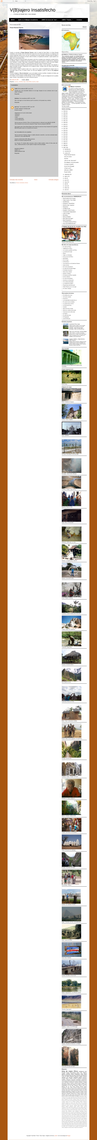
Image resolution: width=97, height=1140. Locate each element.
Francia (68, 1109)
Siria (81, 1121)
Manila (78, 1088)
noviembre (67, 151)
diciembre (67, 149)
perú (86, 1071)
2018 (64, 126)
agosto (66, 176)
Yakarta (72, 1123)
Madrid (74, 1084)
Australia (75, 1105)
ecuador (63, 1078)
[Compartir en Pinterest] (28, 79)
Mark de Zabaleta (67, 216)
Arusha (68, 1105)
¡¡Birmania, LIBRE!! (68, 170)
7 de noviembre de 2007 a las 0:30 (26, 106)
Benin (78, 1072)
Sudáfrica (64, 1079)
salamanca (81, 1127)
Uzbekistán (78, 1079)
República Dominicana (69, 1082)
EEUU (79, 1083)
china (63, 1080)
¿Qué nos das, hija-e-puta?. (70, 160)
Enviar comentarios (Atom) (22, 182)
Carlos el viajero (66, 213)
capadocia (85, 1101)
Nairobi (74, 1098)
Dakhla (82, 1107)
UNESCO (81, 1122)
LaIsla (16, 88)
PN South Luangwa (72, 1099)
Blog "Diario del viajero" (68, 218)
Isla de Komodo (68, 1113)
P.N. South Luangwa (75, 1115)
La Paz (66, 1114)
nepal (74, 1086)
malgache (66, 1127)
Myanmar (76, 1076)
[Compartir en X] (25, 79)
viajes (37, 81)
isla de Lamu (69, 1094)
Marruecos (64, 1093)
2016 (64, 130)
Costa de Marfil (65, 1076)
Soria (86, 1121)
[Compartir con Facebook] (27, 79)
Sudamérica (77, 1074)
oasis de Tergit (73, 1127)
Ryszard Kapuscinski (76, 1100)
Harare (67, 1112)
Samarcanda (82, 1100)
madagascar (81, 1071)
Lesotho (82, 1092)
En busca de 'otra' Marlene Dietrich (71, 1108)
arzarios (16, 81)
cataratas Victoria (78, 1085)
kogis (24, 81)
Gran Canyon (78, 1109)
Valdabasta (85, 1122)
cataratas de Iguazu (69, 1102)
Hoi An (69, 1112)
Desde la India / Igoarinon (68, 205)
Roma (71, 1100)
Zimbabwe (84, 1077)
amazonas (79, 1078)
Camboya (78, 1075)
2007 (64, 147)
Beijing (85, 1105)
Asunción (71, 1105)
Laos (67, 1077)
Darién (76, 1080)
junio (66, 180)
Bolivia (67, 1078)
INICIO (13, 19)
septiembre (67, 174)
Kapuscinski (70, 1084)
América (72, 1083)
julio (66, 178)
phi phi (77, 1127)
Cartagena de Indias (75, 1091)
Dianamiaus (65, 206)
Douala (66, 1092)
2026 (64, 111)
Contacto (79, 19)
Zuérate (82, 1093)
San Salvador (73, 1120)
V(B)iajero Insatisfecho (32, 9)
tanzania (74, 1075)
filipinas (63, 1086)
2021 (64, 120)
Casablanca (64, 1107)
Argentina (73, 1079)
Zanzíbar (66, 158)
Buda (74, 1080)
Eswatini (79, 1108)
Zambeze (77, 1082)
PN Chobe (71, 1116)
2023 (64, 116)
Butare (82, 1106)
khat (80, 1126)
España (83, 1083)
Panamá (63, 1072)
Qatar (79, 1119)
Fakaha (70, 1092)
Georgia (83, 1080)
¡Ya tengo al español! (68, 164)
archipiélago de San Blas (68, 1085)
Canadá (75, 1087)
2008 (64, 145)
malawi (65, 1080)
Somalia (83, 1121)
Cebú (67, 1107)
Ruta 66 (63, 1120)
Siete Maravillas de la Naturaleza (74, 1121)
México (63, 1075)
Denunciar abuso (66, 193)
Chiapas (74, 1107)
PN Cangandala (82, 1115)
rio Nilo (66, 1095)
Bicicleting (65, 215)
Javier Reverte (68, 1088)
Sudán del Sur (69, 1101)
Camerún (85, 1076)
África (76, 1071)
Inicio (35, 179)
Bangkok (63, 1091)
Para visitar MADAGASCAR (69, 223)
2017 (64, 128)
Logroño (69, 1114)
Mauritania (84, 1078)
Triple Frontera (76, 1122)
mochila (69, 1127)
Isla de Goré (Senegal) (69, 166)
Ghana (72, 1074)
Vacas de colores (68, 156)
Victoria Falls (64, 1123)
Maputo (78, 1114)
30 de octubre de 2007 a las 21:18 (25, 88)
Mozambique (73, 1072)
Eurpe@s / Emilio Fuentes (69, 210)
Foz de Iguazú (64, 1109)
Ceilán (69, 1107)
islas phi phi (75, 1094)
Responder (17, 94)
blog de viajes (67, 1071)
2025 (64, 113)
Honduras (78, 1092)
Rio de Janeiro (67, 1100)
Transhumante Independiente (69, 211)
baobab (77, 1101)
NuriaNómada (66, 201)
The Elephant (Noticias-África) (69, 221)
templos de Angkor (75, 1095)
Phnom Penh (84, 1099)
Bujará (75, 1106)
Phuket (72, 1093)
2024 (64, 115)
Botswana (71, 1106)
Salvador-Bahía (68, 1120)
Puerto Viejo (71, 1119)
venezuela (64, 1083)
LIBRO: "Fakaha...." (67, 19)
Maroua (81, 1114)
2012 (64, 138)
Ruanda (75, 1078)
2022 (64, 118)
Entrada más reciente (16, 179)
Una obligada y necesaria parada (71, 162)
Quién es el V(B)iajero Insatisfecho (28, 19)
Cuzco (77, 1107)
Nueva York (69, 1115)
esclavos (63, 1094)
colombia (21, 81)
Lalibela (73, 1088)
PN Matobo (83, 1116)
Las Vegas (63, 1098)
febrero (66, 187)
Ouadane (68, 1093)
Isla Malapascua (77, 1112)
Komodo (63, 1114)
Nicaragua (80, 1098)
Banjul (79, 1105)
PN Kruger (84, 1088)
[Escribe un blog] (24, 79)
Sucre (63, 1122)
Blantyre (67, 1106)
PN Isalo (75, 1116)
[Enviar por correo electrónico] (22, 79)
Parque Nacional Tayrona (69, 154)
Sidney (66, 1121)
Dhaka (85, 1107)
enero (66, 189)
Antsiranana (64, 1105)
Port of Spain (77, 1093)
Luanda (67, 1098)
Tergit (69, 1122)
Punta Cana (76, 1119)
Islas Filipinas (83, 1072)
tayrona (33, 81)
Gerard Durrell (72, 1109)
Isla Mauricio (83, 1112)
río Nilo (69, 1095)
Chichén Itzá (80, 1087)
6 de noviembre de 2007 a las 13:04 (27, 98)
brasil (70, 1075)
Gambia (71, 1078)
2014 (64, 134)
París (63, 1119)
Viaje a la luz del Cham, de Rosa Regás (78, 331)
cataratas (63, 1102)
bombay (81, 1101)
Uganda (80, 1077)
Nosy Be (84, 1098)
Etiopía (67, 1072)
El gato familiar (67, 172)
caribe (85, 1093)
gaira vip (17, 106)
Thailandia (75, 1077)
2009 (64, 143)
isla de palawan (76, 1126)
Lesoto (85, 1092)
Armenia (76, 1083)
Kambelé (83, 1113)
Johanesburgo (78, 1113)
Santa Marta (29, 81)
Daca (80, 1107)
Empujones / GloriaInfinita (68, 203)
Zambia (63, 1074)
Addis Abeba (70, 1080)
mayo (66, 182)
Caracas (85, 1106)
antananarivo (84, 1079)
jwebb (56, 1135)
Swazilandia (66, 1122)
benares (83, 1123)
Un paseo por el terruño (68, 65)
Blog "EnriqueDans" (67, 220)
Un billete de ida (66, 208)
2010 (64, 141)
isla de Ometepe (69, 1126)
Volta (70, 1123)
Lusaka (72, 1114)
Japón (75, 1113)
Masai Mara (71, 1098)
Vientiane (74, 1101)
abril (66, 184)
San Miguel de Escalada (81, 1084)
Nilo (81, 1088)
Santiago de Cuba (80, 1120)
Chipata (81, 1091)
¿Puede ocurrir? (67, 168)
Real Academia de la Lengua (69, 198)
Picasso (63, 1100)
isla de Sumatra (84, 1102)
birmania (67, 1075)
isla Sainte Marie (77, 1102)
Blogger (68, 1135)
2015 (64, 132)
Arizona (82, 1095)
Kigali (86, 1113)
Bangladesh (68, 1091)
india (82, 1074)
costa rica (84, 1085)
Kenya (85, 1074)
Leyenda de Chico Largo (74, 324)
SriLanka (71, 1077)
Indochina (72, 1112)
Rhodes (85, 1119)
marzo (66, 185)
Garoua (73, 1092)
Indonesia (72, 1076)
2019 (64, 124)
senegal (77, 1086)
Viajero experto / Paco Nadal (69, 200)
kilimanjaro (83, 1126)
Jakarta (72, 1113)
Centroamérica (83, 1075)
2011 (64, 139)
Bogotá (85, 1095)
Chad (72, 1107)
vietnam (68, 1083)
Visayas (67, 1123)
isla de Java (69, 1086)
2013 (64, 136)
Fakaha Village (84, 1108)
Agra (80, 1095)
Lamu (76, 1088)
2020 (64, 122)
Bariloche (82, 1105)
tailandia (63, 1077)
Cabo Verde (70, 1087)
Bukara (78, 1106)
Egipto (79, 1080)
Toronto (72, 1122)
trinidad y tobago (83, 1082)
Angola (80, 1076)
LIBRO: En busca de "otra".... (50, 19)
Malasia (75, 1114)
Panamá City (79, 1099)
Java (86, 1080)
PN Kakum (79, 1116)
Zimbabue (68, 1079)
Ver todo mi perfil (65, 106)
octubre (66, 153)
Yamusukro (76, 1123)
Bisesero (63, 1106)
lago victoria (81, 1094)
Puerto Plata (66, 1119)
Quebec (82, 1119)
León (63, 1082)
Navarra (77, 1098)
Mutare (65, 1115)
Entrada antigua (53, 179)
